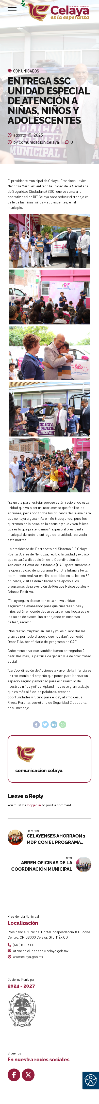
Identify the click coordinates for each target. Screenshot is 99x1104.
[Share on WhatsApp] (62, 724)
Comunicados (26, 71)
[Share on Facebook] (36, 724)
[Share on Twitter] (45, 724)
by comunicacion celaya (36, 142)
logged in (34, 805)
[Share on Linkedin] (54, 724)
